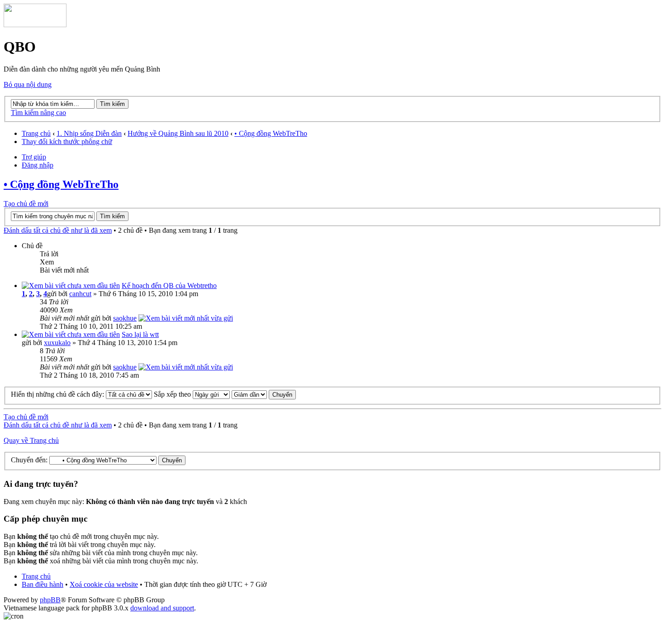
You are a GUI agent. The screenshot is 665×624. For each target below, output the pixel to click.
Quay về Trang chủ (31, 440)
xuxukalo (57, 342)
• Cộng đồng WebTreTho (270, 133)
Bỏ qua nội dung (28, 84)
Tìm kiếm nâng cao (38, 112)
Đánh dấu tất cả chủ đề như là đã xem (58, 230)
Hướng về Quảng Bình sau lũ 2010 (178, 133)
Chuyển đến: (29, 460)
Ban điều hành (42, 584)
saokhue (125, 318)
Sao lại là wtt (140, 334)
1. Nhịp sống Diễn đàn (89, 133)
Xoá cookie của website (104, 584)
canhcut (80, 294)
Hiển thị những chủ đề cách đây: (58, 394)
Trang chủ (36, 133)
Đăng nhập (37, 165)
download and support (162, 608)
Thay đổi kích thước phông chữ (67, 141)
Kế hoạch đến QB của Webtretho (169, 285)
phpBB (50, 600)
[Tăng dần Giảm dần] (264, 394)
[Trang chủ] (35, 25)
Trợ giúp (34, 157)
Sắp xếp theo (173, 394)
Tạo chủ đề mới (26, 203)
